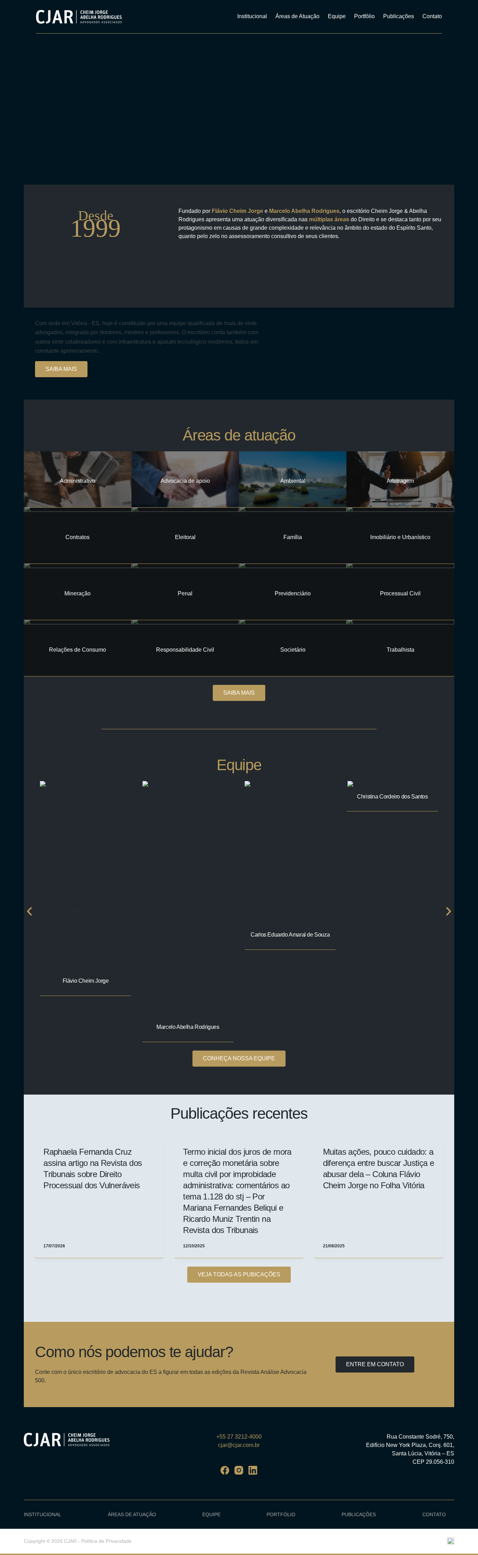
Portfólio (364, 16)
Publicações (398, 16)
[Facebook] (224, 1470)
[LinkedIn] (252, 1470)
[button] (29, 911)
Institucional (252, 16)
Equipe (337, 16)
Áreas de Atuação (297, 16)
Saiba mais (61, 369)
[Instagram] (238, 1470)
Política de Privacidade (106, 1541)
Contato (432, 16)
